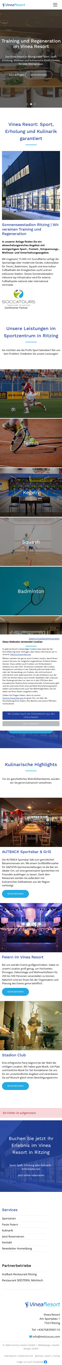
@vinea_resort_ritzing (47, 1355)
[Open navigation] (55, 4)
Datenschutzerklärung (20, 654)
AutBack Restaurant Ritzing (19, 1274)
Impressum (10, 1355)
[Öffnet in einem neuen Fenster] (18, 297)
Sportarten (9, 1218)
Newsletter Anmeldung (17, 1248)
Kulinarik (7, 1230)
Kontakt (7, 1242)
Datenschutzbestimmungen (44, 638)
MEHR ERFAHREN (31, 413)
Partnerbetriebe (16, 1265)
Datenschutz (26, 1355)
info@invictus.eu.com (46, 1336)
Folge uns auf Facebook (30, 1362)
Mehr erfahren (39, 75)
